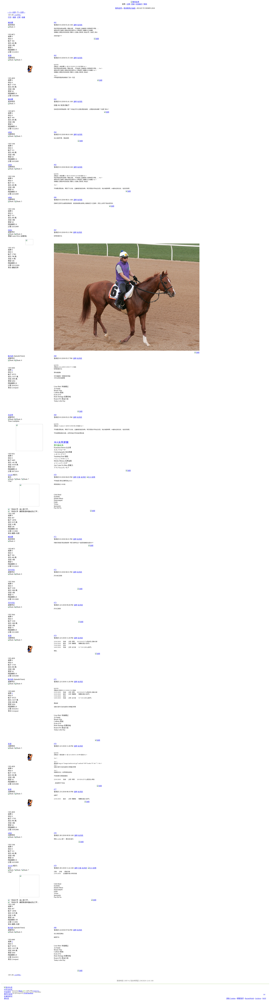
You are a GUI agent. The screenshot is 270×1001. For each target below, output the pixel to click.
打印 (9, 17)
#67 (55, 230)
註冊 (128, 4)
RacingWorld (249, 998)
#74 (55, 635)
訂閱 (18, 17)
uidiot (10, 132)
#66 (55, 197)
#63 (55, 99)
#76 (55, 744)
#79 (55, 865)
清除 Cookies (231, 998)
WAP (264, 998)
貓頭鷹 (10, 22)
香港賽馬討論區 (129, 8)
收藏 (23, 17)
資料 (75, 25)
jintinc (10, 230)
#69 (55, 415)
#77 (55, 789)
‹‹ (14, 15)
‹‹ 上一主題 (12, 12)
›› (20, 15)
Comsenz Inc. (36, 990)
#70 (55, 475)
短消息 (79, 25)
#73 (55, 602)
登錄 (133, 4)
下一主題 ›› (21, 12)
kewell (10, 475)
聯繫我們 (240, 998)
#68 (55, 356)
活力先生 (11, 570)
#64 (55, 132)
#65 (55, 165)
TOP (264, 994)
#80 (55, 927)
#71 (55, 537)
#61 (55, 22)
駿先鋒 (10, 356)
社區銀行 (139, 4)
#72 (55, 570)
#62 (55, 55)
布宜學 (10, 415)
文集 (78, 477)
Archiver (258, 998)
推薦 (14, 17)
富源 (9, 55)
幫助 (145, 4)
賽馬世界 (118, 8)
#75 (55, 679)
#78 (55, 833)
